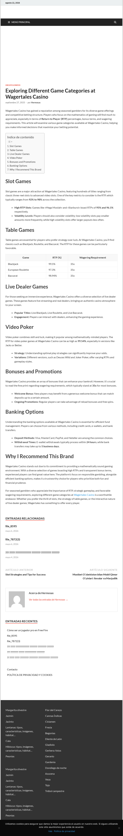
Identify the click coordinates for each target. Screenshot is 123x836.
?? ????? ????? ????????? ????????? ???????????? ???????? (32, 657)
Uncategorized (12, 85)
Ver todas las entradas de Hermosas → (48, 599)
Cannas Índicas (53, 715)
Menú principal (21, 22)
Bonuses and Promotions (23, 161)
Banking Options (18, 165)
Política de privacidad (64, 831)
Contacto (12, 669)
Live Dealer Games (20, 153)
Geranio (49, 756)
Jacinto (10, 721)
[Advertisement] (61, 54)
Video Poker (16, 157)
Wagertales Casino (84, 494)
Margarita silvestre (16, 709)
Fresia (48, 727)
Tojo (47, 785)
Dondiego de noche (55, 767)
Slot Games (16, 146)
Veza (47, 779)
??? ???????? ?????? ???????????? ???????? (26, 652)
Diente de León (53, 738)
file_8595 (11, 526)
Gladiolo (50, 744)
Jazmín (9, 715)
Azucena (50, 773)
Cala (8, 740)
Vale (50, 831)
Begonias (50, 733)
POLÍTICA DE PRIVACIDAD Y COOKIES (29, 674)
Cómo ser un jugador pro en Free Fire (27, 630)
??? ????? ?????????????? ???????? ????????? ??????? (32, 552)
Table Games (16, 150)
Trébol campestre (54, 790)
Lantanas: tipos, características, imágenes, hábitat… (19, 731)
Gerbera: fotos (53, 750)
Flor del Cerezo (53, 709)
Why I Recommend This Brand (25, 169)
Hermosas (36, 102)
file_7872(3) (12, 539)
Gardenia (50, 762)
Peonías (10, 756)
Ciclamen (50, 721)
